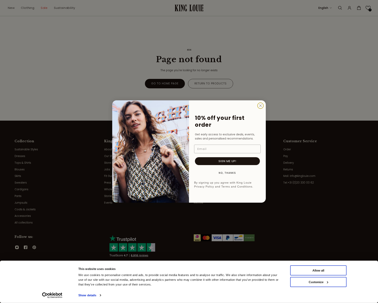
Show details (87, 295)
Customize (316, 282)
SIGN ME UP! (227, 161)
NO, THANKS (227, 173)
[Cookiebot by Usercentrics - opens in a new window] (52, 295)
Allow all (318, 270)
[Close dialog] (260, 106)
